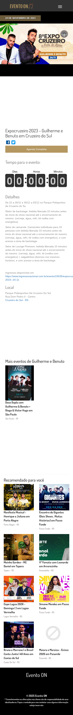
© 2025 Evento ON (36, 695)
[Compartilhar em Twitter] (13, 144)
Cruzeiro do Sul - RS (16, 300)
